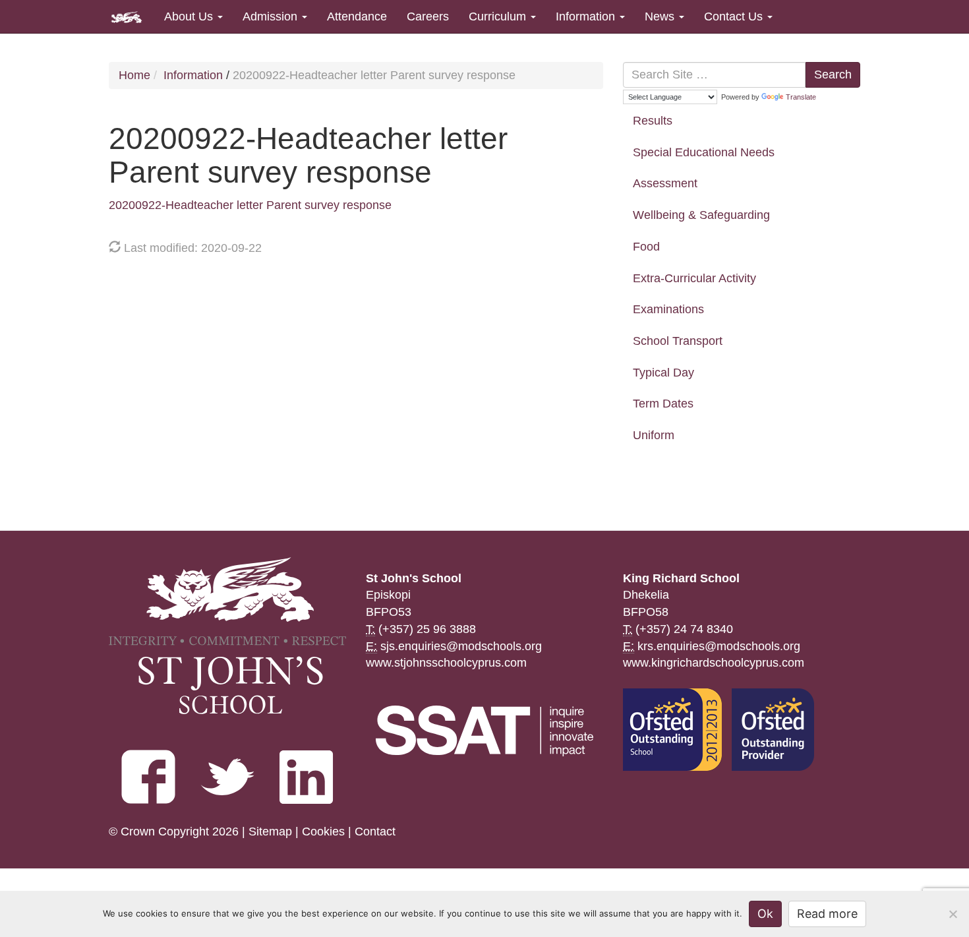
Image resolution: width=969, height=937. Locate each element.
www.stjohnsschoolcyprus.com (446, 662)
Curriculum (499, 16)
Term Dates (663, 403)
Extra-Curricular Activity (694, 278)
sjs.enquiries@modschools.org (461, 646)
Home (134, 75)
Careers (428, 16)
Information (587, 16)
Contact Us (735, 16)
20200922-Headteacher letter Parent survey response (250, 205)
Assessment (665, 183)
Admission (272, 16)
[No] (952, 914)
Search (833, 74)
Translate (801, 97)
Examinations (668, 309)
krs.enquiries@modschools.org (718, 646)
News (661, 16)
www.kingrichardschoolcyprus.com (713, 662)
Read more (827, 914)
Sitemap (270, 831)
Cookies (323, 831)
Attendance (357, 16)
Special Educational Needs (704, 152)
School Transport (677, 341)
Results (652, 120)
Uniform (653, 435)
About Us (190, 16)
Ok (765, 914)
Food (646, 246)
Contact (375, 831)
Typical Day (663, 372)
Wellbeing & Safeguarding (701, 215)
